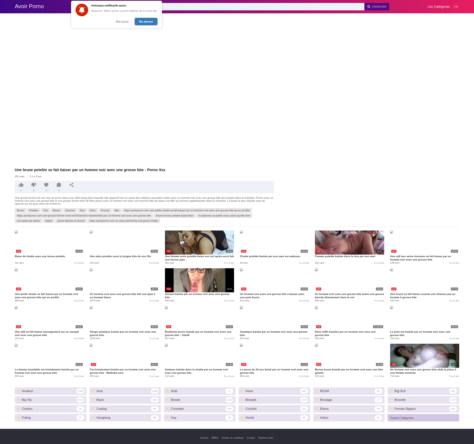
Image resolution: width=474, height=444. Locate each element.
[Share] (71, 185)
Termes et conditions (232, 437)
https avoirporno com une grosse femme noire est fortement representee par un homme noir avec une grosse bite (84, 215)
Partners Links (266, 437)
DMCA (214, 437)
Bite (117, 210)
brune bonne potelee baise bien (174, 215)
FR (456, 6)
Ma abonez (146, 21)
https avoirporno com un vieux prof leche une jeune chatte (124, 220)
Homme (70, 210)
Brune (20, 210)
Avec (93, 210)
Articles (204, 437)
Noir (82, 210)
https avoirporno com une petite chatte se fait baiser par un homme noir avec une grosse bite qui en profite (187, 210)
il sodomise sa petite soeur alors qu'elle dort (224, 215)
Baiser (56, 210)
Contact (251, 437)
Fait (45, 210)
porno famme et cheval (70, 220)
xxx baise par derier (28, 220)
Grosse (105, 210)
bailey (48, 220)
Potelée (33, 210)
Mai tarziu (122, 21)
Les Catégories (439, 7)
